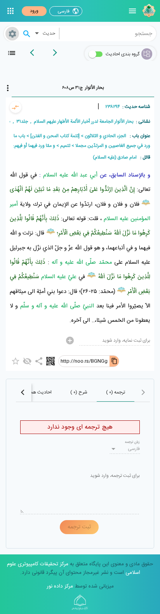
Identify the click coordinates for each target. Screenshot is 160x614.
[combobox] (108, 33)
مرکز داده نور (60, 586)
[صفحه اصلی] (148, 11)
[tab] (83, 87)
